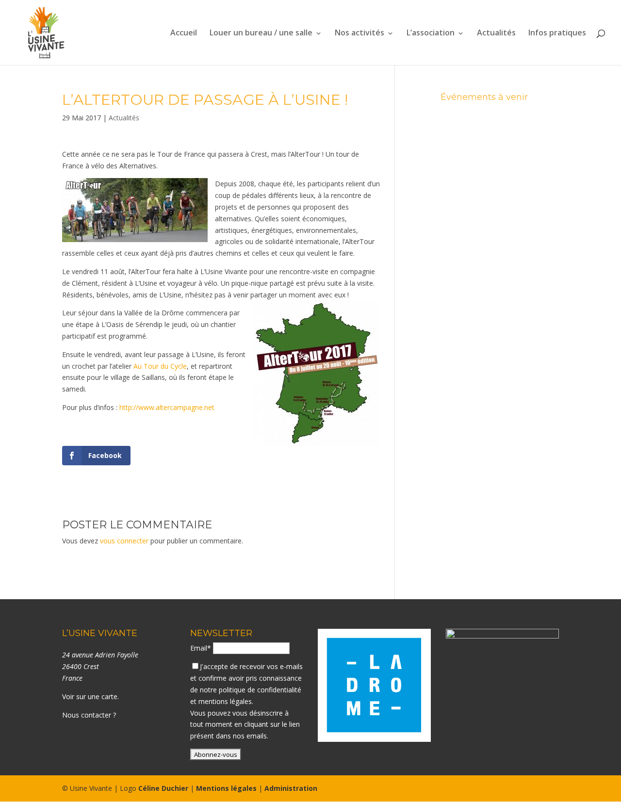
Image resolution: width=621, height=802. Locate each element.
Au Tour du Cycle (160, 366)
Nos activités (359, 33)
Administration (290, 788)
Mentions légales (226, 788)
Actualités (496, 33)
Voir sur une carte (89, 696)
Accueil (183, 33)
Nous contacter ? (89, 715)
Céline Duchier (163, 788)
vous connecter (124, 540)
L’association (431, 33)
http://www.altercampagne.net (166, 407)
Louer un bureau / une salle (261, 33)
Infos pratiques (557, 33)
